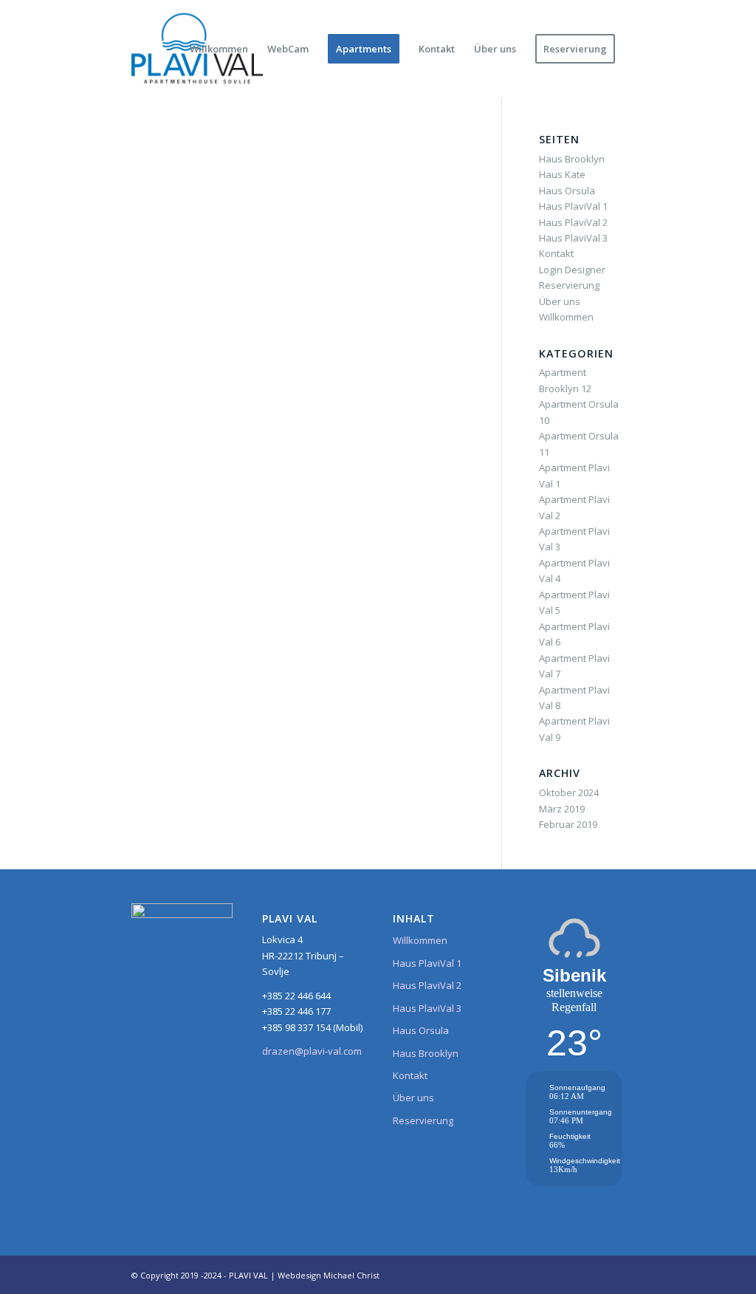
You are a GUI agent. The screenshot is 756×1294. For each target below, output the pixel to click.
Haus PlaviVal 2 (573, 222)
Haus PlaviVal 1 (573, 206)
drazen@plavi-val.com (312, 1051)
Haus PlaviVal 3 (573, 237)
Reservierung (569, 285)
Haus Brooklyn (572, 158)
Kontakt (556, 253)
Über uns (559, 301)
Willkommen (566, 317)
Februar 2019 (568, 824)
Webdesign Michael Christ (328, 1275)
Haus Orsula (567, 190)
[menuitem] (219, 49)
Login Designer (572, 269)
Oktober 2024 (569, 792)
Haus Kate (562, 174)
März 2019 (562, 808)
